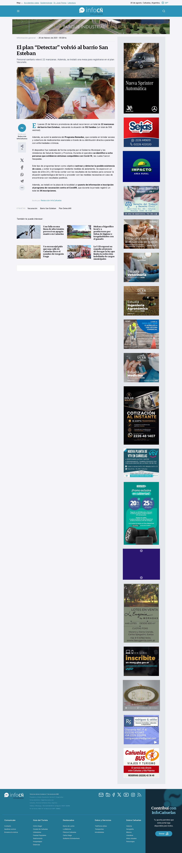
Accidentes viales (31, 3)
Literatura (72, 3)
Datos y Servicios (103, 820)
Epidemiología (46, 3)
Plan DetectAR (65, 208)
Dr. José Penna (59, 3)
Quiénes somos (10, 829)
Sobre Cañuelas (133, 820)
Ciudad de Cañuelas (40, 829)
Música (128, 832)
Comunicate (9, 820)
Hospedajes (37, 841)
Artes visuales (131, 838)
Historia (129, 826)
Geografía (130, 829)
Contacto (7, 826)
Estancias (36, 845)
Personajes (130, 841)
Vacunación (32, 208)
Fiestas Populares (39, 835)
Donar (162, 833)
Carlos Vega (67, 835)
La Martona (67, 829)
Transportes (99, 829)
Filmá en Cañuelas (69, 832)
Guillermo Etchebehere (71, 838)
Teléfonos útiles (101, 826)
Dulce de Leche (68, 826)
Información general (26, 38)
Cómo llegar (37, 826)
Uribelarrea (37, 832)
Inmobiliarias (99, 832)
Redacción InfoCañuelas (51, 200)
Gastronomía (37, 838)
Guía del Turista (40, 820)
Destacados (68, 820)
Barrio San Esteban (48, 208)
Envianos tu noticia (11, 832)
